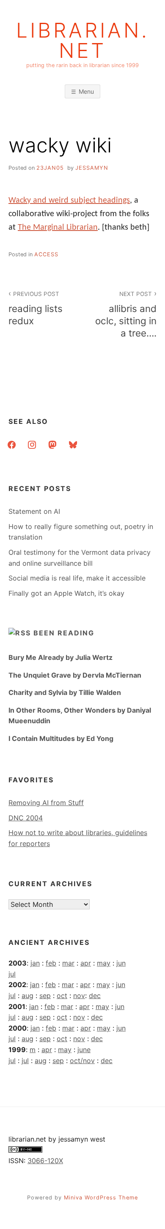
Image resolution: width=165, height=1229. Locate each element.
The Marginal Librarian (58, 227)
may (103, 963)
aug (27, 995)
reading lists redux (35, 308)
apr (85, 963)
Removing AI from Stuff (46, 802)
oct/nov (82, 1060)
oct (62, 995)
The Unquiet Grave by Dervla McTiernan (74, 675)
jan (35, 963)
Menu (86, 91)
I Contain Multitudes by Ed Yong (60, 738)
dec (95, 995)
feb (51, 963)
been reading (63, 633)
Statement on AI (34, 511)
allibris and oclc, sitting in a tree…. (126, 314)
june (84, 1049)
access (46, 254)
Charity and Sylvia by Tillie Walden (64, 692)
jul (12, 974)
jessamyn (91, 168)
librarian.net (82, 40)
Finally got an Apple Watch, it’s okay (66, 593)
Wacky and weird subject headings (69, 200)
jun (121, 963)
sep (45, 995)
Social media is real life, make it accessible (77, 578)
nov (79, 995)
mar (68, 963)
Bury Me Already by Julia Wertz (60, 657)
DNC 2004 (25, 818)
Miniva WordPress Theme (101, 1197)
